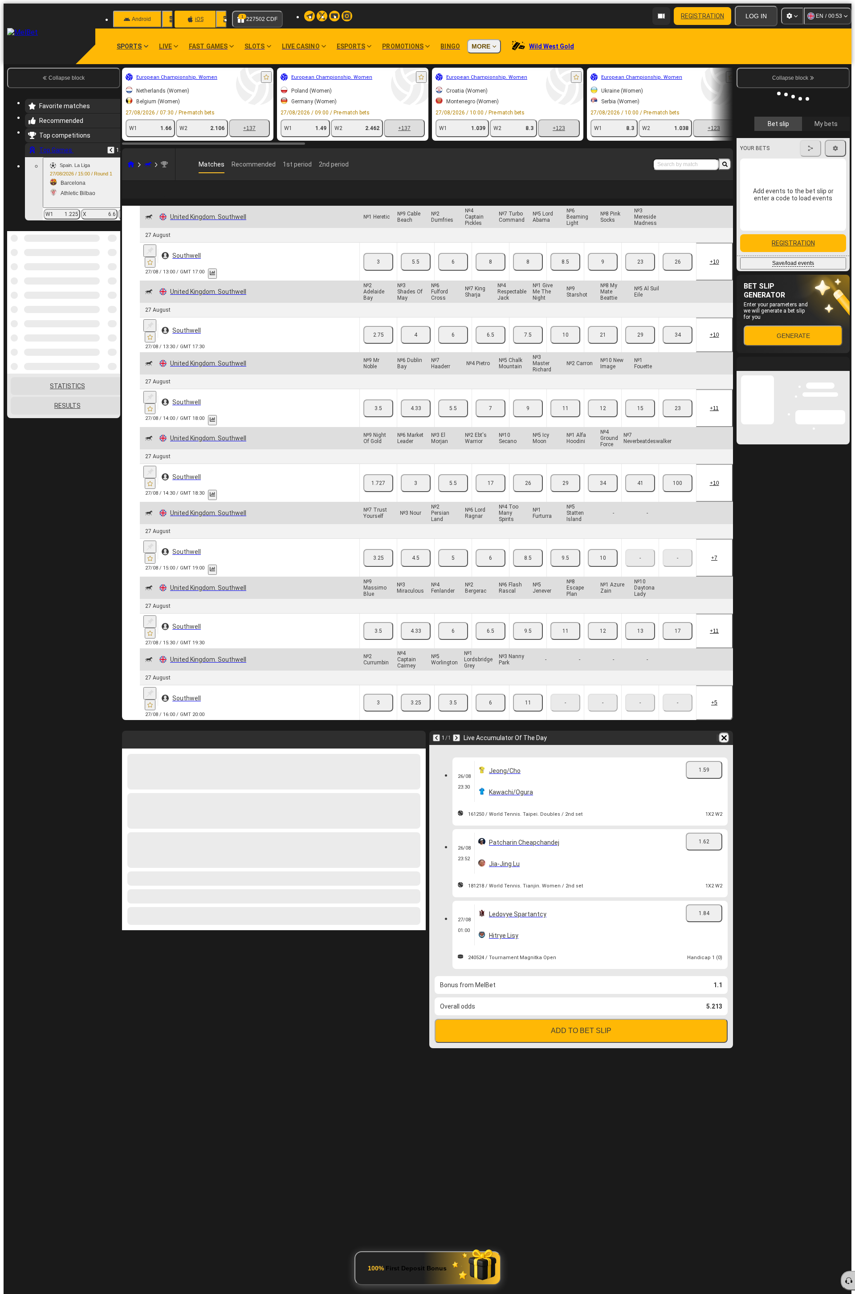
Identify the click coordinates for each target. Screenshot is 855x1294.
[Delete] (724, 752)
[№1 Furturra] (565, 572)
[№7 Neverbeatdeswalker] (677, 497)
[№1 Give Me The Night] (565, 349)
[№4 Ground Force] (640, 497)
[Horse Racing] (147, 164)
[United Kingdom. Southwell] (164, 164)
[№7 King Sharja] (490, 349)
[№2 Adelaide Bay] (378, 349)
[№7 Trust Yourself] (378, 572)
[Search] (725, 164)
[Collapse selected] (101, 277)
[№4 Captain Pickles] (490, 276)
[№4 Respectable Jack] (528, 349)
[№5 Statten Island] (603, 572)
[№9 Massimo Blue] (378, 645)
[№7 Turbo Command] (528, 276)
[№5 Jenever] (565, 645)
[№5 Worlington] (453, 717)
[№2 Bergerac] (490, 645)
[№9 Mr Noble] (378, 422)
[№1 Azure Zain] (640, 645)
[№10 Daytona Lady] (677, 645)
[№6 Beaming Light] (603, 276)
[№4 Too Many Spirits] (528, 572)
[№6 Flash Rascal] (528, 645)
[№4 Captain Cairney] (416, 717)
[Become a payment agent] (661, 16)
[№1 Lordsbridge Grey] (490, 717)
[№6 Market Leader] (416, 497)
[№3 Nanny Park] (528, 717)
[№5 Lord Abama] (565, 276)
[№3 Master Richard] (565, 422)
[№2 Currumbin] (378, 717)
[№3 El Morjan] (453, 497)
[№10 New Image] (640, 422)
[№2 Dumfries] (453, 276)
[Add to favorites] (266, 77)
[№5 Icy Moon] (565, 497)
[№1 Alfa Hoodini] (603, 497)
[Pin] (149, 265)
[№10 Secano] (528, 497)
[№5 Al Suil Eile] (677, 349)
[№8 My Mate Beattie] (640, 349)
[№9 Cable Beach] (416, 276)
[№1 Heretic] (378, 276)
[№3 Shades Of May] (416, 349)
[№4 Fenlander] (453, 645)
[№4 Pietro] (490, 422)
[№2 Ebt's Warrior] (490, 497)
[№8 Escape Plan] (603, 645)
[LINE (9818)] (131, 164)
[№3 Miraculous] (416, 645)
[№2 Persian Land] (453, 572)
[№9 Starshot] (603, 349)
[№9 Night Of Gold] (378, 497)
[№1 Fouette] (677, 422)
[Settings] (792, 16)
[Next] (456, 752)
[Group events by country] (112, 277)
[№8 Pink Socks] (640, 276)
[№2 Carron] (603, 422)
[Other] (707, 196)
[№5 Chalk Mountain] (528, 422)
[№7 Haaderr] (453, 422)
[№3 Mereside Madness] (677, 276)
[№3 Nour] (416, 572)
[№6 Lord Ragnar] (490, 572)
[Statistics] (212, 288)
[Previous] (110, 150)
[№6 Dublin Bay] (416, 422)
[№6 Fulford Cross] (453, 349)
